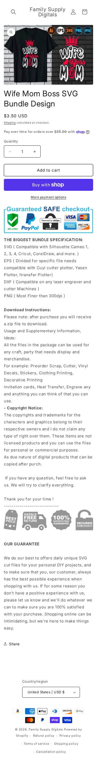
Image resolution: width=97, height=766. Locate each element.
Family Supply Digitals (46, 729)
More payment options (48, 197)
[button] (13, 12)
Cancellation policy (51, 752)
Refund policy (43, 735)
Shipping (10, 122)
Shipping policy (66, 743)
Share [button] (14, 644)
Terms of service (36, 743)
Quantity (11, 141)
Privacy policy (70, 735)
